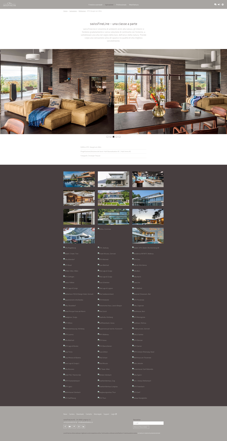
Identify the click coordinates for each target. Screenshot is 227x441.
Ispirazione (109, 5)
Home (65, 11)
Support (106, 414)
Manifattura (134, 5)
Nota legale (98, 414)
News (65, 414)
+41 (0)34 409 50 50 (70, 422)
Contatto (89, 414)
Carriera (71, 414)
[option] (57, 91)
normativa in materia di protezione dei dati (148, 433)
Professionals (121, 5)
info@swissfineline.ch (85, 422)
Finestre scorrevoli (95, 5)
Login (114, 414)
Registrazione (141, 427)
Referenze (82, 11)
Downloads (80, 414)
